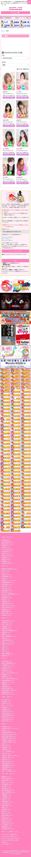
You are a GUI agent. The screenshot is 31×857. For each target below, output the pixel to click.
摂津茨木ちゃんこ (6, 759)
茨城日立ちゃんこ (6, 655)
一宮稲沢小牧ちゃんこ (8, 667)
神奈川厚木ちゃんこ (7, 592)
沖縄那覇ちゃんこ (6, 796)
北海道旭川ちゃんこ (7, 551)
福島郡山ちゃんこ (6, 559)
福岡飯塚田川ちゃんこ (8, 801)
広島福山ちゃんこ (6, 788)
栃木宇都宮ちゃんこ (7, 584)
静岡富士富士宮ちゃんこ (8, 694)
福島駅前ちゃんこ (6, 561)
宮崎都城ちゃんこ (6, 794)
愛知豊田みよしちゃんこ (8, 682)
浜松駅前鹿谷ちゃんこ (8, 692)
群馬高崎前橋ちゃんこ (8, 582)
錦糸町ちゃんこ (6, 599)
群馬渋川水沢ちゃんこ (8, 603)
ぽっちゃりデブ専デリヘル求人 (10, 840)
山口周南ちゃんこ (6, 797)
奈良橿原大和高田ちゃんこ (9, 732)
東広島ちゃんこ (6, 811)
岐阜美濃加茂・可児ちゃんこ (9, 690)
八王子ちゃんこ (6, 651)
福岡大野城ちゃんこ (7, 805)
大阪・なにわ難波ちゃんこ (9, 771)
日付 (3, 55)
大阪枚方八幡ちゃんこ (8, 757)
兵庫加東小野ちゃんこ (8, 763)
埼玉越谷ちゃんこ (6, 615)
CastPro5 (18, 853)
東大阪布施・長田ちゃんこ (9, 738)
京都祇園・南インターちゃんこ (10, 728)
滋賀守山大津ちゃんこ (8, 761)
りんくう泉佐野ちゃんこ (8, 751)
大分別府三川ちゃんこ (8, 828)
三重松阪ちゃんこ (6, 684)
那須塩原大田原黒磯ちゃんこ (9, 630)
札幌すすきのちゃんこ (8, 555)
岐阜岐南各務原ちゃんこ (8, 680)
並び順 (4, 62)
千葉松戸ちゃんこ (6, 609)
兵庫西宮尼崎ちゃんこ (8, 767)
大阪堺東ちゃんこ (6, 749)
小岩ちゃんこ (5, 646)
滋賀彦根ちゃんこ (6, 726)
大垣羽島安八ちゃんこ (8, 665)
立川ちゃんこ (5, 572)
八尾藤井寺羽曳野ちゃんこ (9, 742)
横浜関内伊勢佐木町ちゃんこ (9, 569)
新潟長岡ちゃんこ (6, 707)
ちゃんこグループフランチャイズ (11, 838)
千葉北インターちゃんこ (8, 642)
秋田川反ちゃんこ (6, 545)
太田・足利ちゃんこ (7, 624)
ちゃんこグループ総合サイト (9, 834)
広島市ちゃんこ (6, 799)
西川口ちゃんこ (6, 570)
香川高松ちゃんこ (6, 786)
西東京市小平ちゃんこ (8, 644)
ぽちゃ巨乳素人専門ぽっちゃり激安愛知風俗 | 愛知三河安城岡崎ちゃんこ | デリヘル (16, 851)
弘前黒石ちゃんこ (6, 547)
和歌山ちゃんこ (6, 730)
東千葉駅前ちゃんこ (7, 576)
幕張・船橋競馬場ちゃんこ (9, 636)
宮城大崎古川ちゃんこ (8, 544)
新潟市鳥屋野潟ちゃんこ (8, 715)
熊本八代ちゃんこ (6, 813)
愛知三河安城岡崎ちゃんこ (9, 663)
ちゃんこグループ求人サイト (9, 836)
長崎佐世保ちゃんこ (7, 780)
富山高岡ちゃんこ (6, 701)
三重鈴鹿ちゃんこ (6, 686)
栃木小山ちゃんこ (6, 588)
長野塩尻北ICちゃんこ (8, 717)
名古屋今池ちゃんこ (7, 661)
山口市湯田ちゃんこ (7, 825)
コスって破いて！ (6, 844)
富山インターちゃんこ (8, 705)
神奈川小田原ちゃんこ (8, 607)
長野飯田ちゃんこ (6, 709)
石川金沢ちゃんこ (6, 703)
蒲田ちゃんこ (5, 649)
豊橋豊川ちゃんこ (6, 676)
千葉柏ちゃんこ (6, 638)
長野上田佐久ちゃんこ (8, 719)
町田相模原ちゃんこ (7, 590)
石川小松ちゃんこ (6, 699)
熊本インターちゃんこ (8, 782)
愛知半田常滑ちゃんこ (8, 688)
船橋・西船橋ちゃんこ (8, 653)
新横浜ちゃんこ (6, 634)
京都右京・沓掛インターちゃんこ (11, 755)
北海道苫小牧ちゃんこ (8, 563)
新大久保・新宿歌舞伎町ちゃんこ (11, 594)
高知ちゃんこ (5, 807)
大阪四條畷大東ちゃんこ (8, 765)
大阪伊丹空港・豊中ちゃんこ (9, 734)
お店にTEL (16, 13)
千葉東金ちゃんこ (6, 601)
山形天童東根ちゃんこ (8, 542)
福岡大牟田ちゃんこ (7, 819)
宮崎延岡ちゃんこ (6, 826)
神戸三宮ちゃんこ (6, 746)
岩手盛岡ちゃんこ (6, 557)
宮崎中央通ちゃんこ (7, 815)
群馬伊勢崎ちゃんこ (7, 611)
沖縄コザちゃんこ (6, 821)
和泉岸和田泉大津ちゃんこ (9, 736)
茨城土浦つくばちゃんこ (8, 605)
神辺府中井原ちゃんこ (8, 823)
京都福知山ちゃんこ (7, 769)
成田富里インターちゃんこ (9, 580)
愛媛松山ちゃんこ (6, 776)
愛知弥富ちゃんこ (6, 669)
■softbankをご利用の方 (7, 240)
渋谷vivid (4, 842)
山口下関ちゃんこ (6, 803)
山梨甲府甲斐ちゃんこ (8, 711)
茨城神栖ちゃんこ (6, 628)
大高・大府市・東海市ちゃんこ (10, 678)
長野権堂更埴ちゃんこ (8, 713)
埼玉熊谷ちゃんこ (6, 586)
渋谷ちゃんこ (5, 648)
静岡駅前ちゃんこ (6, 674)
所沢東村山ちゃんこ (7, 622)
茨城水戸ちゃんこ (6, 574)
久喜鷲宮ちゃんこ (6, 626)
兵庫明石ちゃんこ (6, 747)
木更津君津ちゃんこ (7, 597)
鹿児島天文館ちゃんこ (8, 778)
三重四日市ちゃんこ (7, 671)
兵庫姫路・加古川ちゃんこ (9, 740)
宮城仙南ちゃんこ (6, 540)
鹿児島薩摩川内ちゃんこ (8, 790)
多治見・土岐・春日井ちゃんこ (10, 672)
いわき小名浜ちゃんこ (8, 549)
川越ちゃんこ (5, 578)
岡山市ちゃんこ (6, 817)
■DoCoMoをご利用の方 (7, 237)
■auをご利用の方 (6, 238)
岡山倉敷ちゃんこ (6, 809)
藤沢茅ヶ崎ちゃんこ (7, 613)
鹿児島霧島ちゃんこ (7, 784)
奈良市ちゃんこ (6, 744)
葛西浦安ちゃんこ (6, 632)
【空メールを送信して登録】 (15, 251)
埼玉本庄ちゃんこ (6, 596)
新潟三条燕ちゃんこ (7, 721)
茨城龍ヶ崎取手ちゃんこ (8, 621)
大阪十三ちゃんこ (6, 753)
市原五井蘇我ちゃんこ (8, 640)
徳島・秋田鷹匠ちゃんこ (8, 792)
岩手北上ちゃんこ (6, 553)
